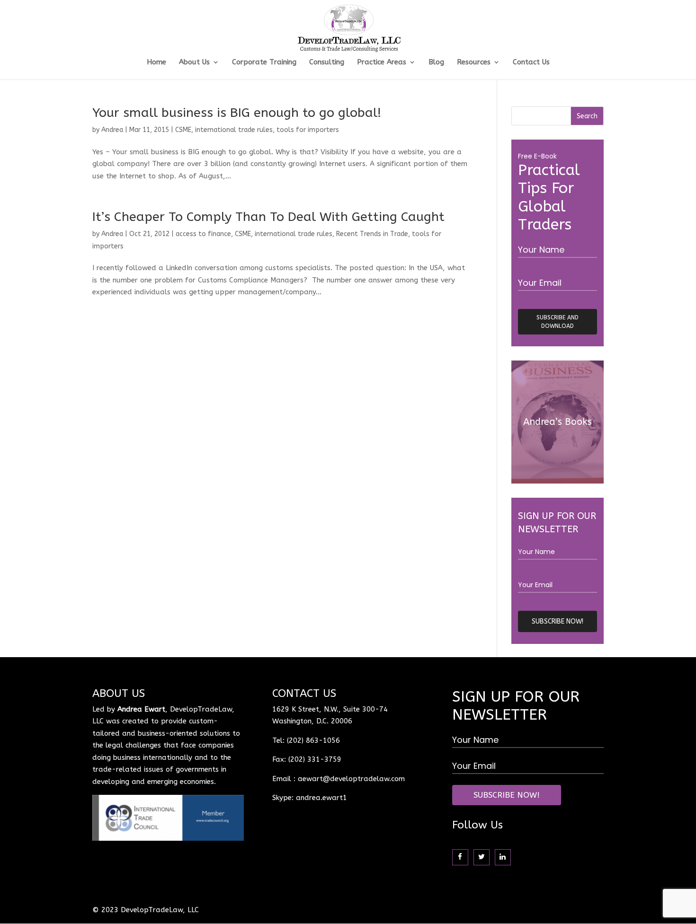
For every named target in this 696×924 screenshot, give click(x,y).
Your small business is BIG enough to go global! (236, 112)
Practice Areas (381, 62)
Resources (474, 62)
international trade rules (234, 130)
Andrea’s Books (557, 421)
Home (156, 62)
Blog (436, 62)
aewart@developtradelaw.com (351, 778)
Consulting (326, 62)
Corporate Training (264, 62)
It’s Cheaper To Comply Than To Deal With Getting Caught (268, 216)
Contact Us (531, 62)
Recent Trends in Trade (372, 234)
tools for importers (308, 130)
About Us (194, 62)
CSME (183, 130)
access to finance (203, 234)
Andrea (112, 130)
